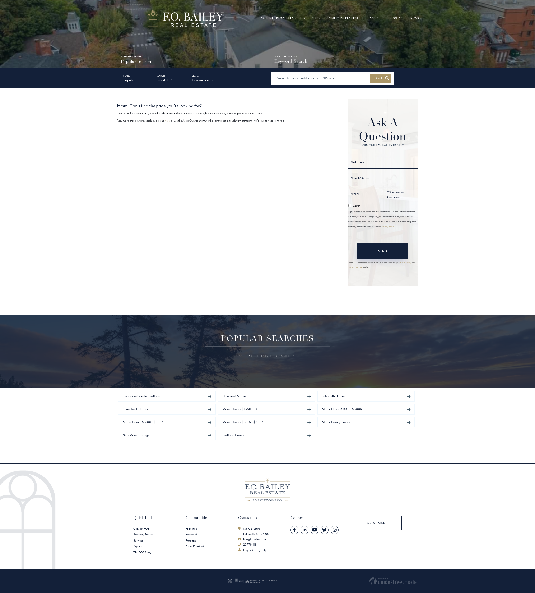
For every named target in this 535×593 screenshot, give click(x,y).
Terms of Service (355, 266)
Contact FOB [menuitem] (141, 528)
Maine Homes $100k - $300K (342, 409)
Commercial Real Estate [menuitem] (344, 18)
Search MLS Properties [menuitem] (275, 18)
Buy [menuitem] (303, 18)
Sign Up (262, 550)
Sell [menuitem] (315, 18)
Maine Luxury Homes (336, 422)
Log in (247, 550)
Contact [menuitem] (397, 18)
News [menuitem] (414, 18)
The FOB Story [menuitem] (142, 552)
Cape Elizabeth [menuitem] (195, 546)
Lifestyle (163, 80)
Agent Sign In (378, 523)
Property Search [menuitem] (143, 534)
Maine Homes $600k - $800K (243, 422)
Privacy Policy (387, 226)
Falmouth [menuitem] (191, 528)
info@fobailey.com (254, 539)
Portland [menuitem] (191, 540)
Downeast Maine (234, 396)
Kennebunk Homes (135, 409)
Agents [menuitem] (137, 546)
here (167, 120)
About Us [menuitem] (377, 18)
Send (382, 251)
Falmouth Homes (333, 396)
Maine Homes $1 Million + (239, 409)
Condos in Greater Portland (141, 396)
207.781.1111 (250, 544)
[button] (380, 78)
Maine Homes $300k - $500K (143, 422)
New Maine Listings (136, 435)
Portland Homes (233, 435)
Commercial (201, 80)
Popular (129, 80)
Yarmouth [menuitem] (191, 534)
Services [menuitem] (138, 540)
